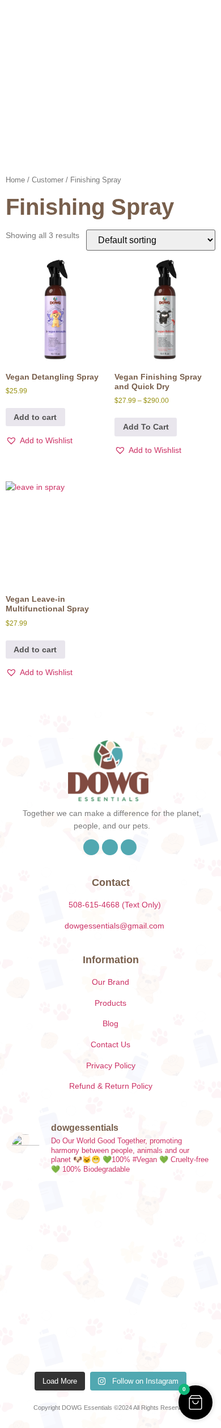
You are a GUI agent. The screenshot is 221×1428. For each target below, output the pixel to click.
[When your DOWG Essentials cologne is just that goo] (59, 1275)
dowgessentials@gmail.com (114, 925)
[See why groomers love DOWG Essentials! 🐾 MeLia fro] (59, 1215)
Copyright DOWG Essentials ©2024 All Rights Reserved (110, 1407)
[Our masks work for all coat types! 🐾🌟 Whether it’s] (161, 1335)
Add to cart (35, 417)
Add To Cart (146, 426)
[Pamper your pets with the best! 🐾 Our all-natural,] (161, 1215)
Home (15, 180)
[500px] (129, 847)
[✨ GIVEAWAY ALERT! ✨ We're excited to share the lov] (59, 1335)
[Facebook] (91, 847)
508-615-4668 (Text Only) (115, 904)
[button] (166, 44)
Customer (47, 180)
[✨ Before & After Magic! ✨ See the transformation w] (161, 1275)
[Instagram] (110, 847)
